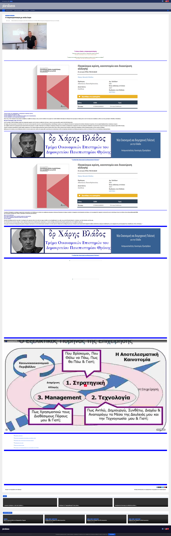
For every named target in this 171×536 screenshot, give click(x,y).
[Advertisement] (30, 468)
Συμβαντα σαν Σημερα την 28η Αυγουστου (55, 520)
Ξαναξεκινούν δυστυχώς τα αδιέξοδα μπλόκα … (126, 505)
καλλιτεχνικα (26, 10)
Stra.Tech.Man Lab (18, 10)
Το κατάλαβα (112, 534)
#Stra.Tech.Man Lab (14, 20)
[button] (166, 10)
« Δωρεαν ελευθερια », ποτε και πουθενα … (13, 505)
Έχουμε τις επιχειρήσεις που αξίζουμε (13, 489)
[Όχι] (169, 534)
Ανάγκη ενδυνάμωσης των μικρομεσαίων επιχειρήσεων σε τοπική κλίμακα (150, 489)
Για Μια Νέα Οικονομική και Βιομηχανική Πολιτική (85, 159)
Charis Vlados (7, 15)
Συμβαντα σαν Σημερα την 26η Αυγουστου (138, 520)
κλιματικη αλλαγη (9, 10)
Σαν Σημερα (33, 10)
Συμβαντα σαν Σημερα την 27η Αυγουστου (97, 520)
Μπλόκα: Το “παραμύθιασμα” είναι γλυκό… (69, 505)
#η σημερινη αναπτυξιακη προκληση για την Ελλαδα (28, 20)
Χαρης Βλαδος (12, 15)
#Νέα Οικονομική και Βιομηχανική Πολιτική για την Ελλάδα (48, 20)
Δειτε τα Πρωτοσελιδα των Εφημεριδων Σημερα (15, 520)
